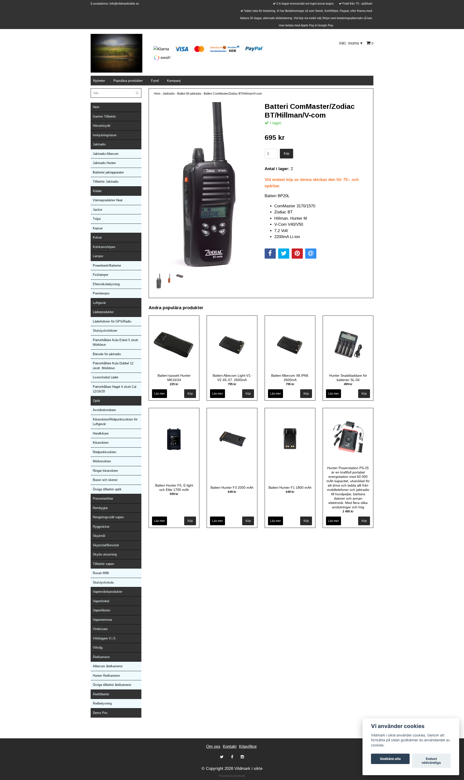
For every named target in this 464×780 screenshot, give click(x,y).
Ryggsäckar (101, 526)
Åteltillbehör (101, 694)
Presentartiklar (103, 498)
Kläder (97, 191)
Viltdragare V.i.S (104, 638)
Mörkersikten (102, 461)
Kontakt (230, 746)
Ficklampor (100, 275)
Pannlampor (101, 293)
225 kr (174, 384)
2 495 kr (348, 511)
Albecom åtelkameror (108, 666)
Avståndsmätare (104, 410)
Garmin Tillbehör (104, 116)
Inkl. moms (350, 43)
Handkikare (101, 433)
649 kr (232, 492)
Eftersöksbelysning (106, 284)
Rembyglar (100, 508)
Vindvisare (100, 629)
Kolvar (97, 237)
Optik (96, 401)
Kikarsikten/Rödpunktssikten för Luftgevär (115, 422)
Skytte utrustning (105, 554)
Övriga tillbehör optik (107, 489)
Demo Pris (100, 713)
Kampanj (174, 80)
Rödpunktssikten (104, 452)
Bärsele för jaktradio (107, 354)
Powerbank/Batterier (107, 265)
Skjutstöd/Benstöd (106, 545)
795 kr (232, 384)
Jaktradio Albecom (106, 154)
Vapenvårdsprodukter (107, 591)
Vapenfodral (101, 601)
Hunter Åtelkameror (106, 675)
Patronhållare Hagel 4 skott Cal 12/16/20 (114, 389)
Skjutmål (99, 536)
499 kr (348, 384)
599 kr (174, 494)
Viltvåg (97, 647)
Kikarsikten (101, 442)
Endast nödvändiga (431, 761)
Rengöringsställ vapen (108, 517)
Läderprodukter (103, 312)
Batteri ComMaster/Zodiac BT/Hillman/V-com (233, 93)
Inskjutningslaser (104, 135)
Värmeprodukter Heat (108, 200)
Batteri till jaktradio (189, 93)
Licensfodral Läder (105, 377)
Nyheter (99, 80)
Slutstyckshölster (105, 330)
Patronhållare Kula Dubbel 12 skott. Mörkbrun (113, 365)
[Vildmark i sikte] (116, 53)
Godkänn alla (390, 759)
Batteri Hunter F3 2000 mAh (232, 487)
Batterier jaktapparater (108, 172)
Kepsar (98, 228)
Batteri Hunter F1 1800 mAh (290, 487)
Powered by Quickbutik (232, 775)
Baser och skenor (105, 480)
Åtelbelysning (102, 703)
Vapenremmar (102, 620)
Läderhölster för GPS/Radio (112, 321)
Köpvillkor (248, 746)
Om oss (213, 746)
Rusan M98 (101, 573)
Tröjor (97, 219)
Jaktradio (99, 144)
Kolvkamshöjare (104, 247)
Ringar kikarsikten (105, 470)
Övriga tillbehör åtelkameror (112, 685)
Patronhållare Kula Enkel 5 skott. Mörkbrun (116, 342)
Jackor (97, 209)
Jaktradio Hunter (104, 163)
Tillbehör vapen (103, 564)
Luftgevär (99, 303)
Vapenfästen (101, 610)
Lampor (98, 256)
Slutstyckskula (103, 582)
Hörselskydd (101, 126)
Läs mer (159, 393)
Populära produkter (128, 80)
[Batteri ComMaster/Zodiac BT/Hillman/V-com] (205, 187)
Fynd (155, 80)
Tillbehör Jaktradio (105, 181)
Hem (96, 107)
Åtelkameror (101, 657)
